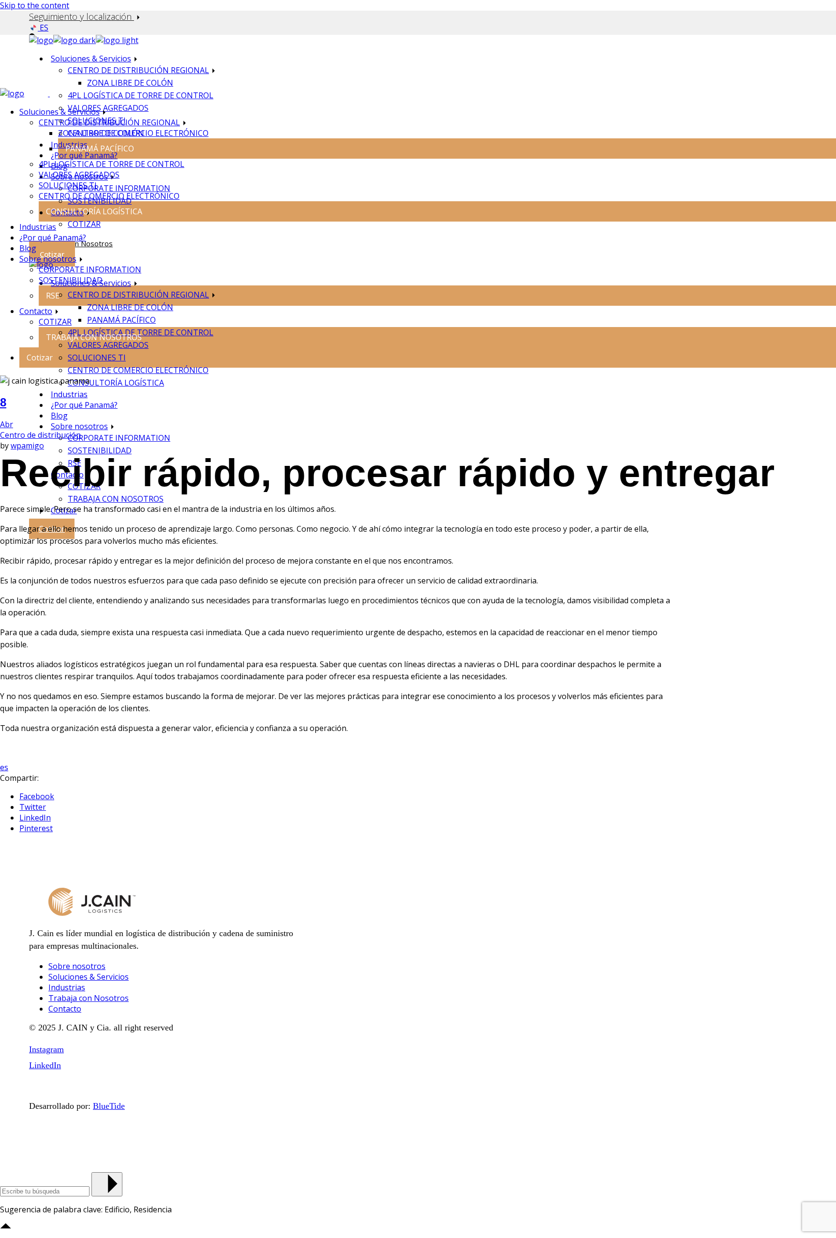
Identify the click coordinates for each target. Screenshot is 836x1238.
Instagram (46, 1049)
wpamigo (27, 445)
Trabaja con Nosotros (88, 998)
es (4, 767)
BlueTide (109, 1106)
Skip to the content (34, 5)
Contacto (64, 1008)
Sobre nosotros (76, 966)
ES (43, 27)
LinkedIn (45, 1065)
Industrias (66, 987)
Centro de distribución (40, 435)
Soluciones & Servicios (88, 976)
